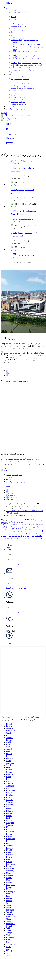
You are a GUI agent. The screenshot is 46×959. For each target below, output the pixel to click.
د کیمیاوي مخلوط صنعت (22, 88)
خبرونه (10, 106)
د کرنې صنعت (17, 90)
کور (8, 7)
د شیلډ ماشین (18, 99)
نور (3, 269)
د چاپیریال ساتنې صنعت (23, 85)
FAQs (13, 17)
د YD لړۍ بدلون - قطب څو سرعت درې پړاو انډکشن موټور (22, 533)
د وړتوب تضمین (18, 26)
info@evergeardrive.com (16, 588)
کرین (13, 95)
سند (13, 14)
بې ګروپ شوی (17, 72)
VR (12, 33)
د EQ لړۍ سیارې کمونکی (23, 56)
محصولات (10, 35)
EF (7, 129)
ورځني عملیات (18, 28)
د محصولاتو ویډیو (20, 79)
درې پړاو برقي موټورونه (24, 69)
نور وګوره (11, 134)
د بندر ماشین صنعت (21, 97)
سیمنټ (14, 92)
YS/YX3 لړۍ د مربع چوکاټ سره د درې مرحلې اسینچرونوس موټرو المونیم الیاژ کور (22, 525)
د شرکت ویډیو (18, 76)
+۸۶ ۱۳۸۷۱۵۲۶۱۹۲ (15, 564)
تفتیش (4, 468)
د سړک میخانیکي (19, 104)
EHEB (9, 143)
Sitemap (4, 522)
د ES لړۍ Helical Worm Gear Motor (26, 44)
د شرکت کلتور (18, 30)
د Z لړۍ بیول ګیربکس (21, 67)
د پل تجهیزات (18, 102)
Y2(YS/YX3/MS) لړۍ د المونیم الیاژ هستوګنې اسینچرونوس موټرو (21, 530)
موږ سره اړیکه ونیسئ (17, 108)
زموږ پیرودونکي (19, 21)
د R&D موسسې (17, 23)
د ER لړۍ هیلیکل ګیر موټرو (25, 37)
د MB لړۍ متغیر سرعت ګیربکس (26, 62)
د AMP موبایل (16, 522)
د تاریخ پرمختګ (19, 19)
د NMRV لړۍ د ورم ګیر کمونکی (26, 65)
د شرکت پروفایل (19, 12)
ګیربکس (5, 529)
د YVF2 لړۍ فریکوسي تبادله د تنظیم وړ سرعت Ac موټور (22, 538)
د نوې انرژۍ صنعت (20, 83)
